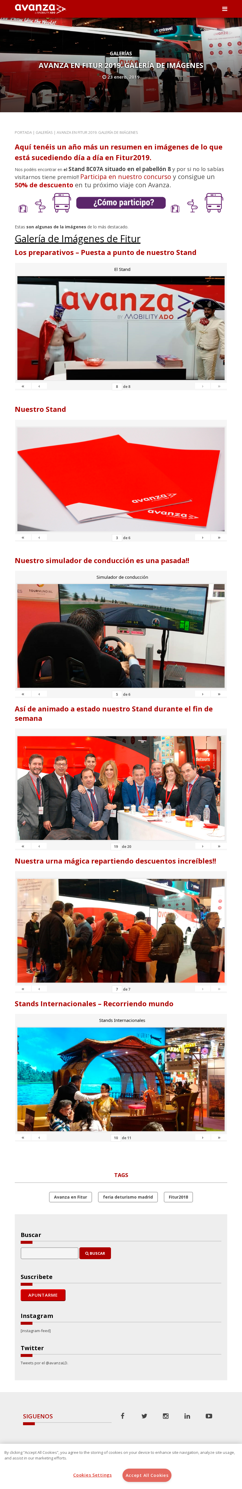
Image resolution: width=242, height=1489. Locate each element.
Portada (23, 132)
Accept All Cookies (147, 1475)
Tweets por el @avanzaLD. (44, 1363)
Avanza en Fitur (70, 1197)
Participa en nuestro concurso (125, 176)
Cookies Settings (92, 1475)
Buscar (97, 1253)
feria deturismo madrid (128, 1197)
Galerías (121, 53)
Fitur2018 (178, 1197)
